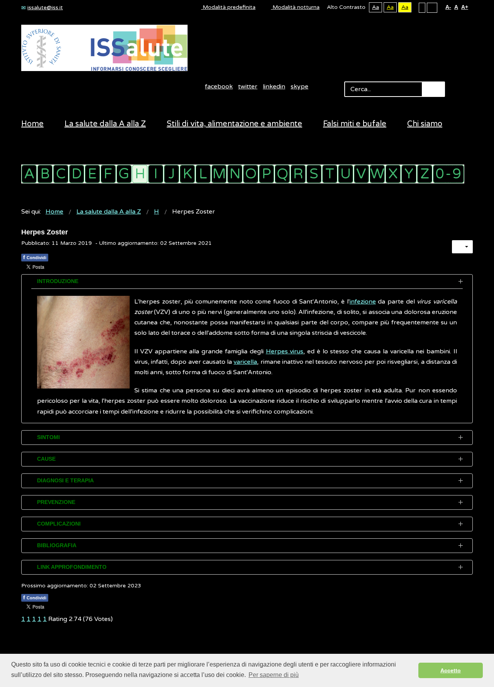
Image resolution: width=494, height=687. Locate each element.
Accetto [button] (450, 670)
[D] (77, 174)
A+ (464, 7)
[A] (29, 174)
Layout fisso (422, 7)
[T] (330, 174)
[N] (235, 174)
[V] (361, 174)
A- (448, 7)
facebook (219, 86)
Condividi (34, 257)
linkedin (274, 86)
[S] (314, 174)
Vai (433, 89)
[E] (92, 174)
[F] (108, 174)
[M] (219, 174)
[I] (156, 174)
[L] (203, 174)
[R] (298, 174)
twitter (247, 86)
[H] (140, 174)
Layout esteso (432, 7)
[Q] (282, 174)
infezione (363, 301)
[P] (266, 174)
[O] (251, 174)
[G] (124, 174)
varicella (245, 362)
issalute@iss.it (45, 7)
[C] (61, 174)
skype (299, 86)
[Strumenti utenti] (462, 246)
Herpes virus (285, 351)
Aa (375, 7)
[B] (45, 174)
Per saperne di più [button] (274, 675)
